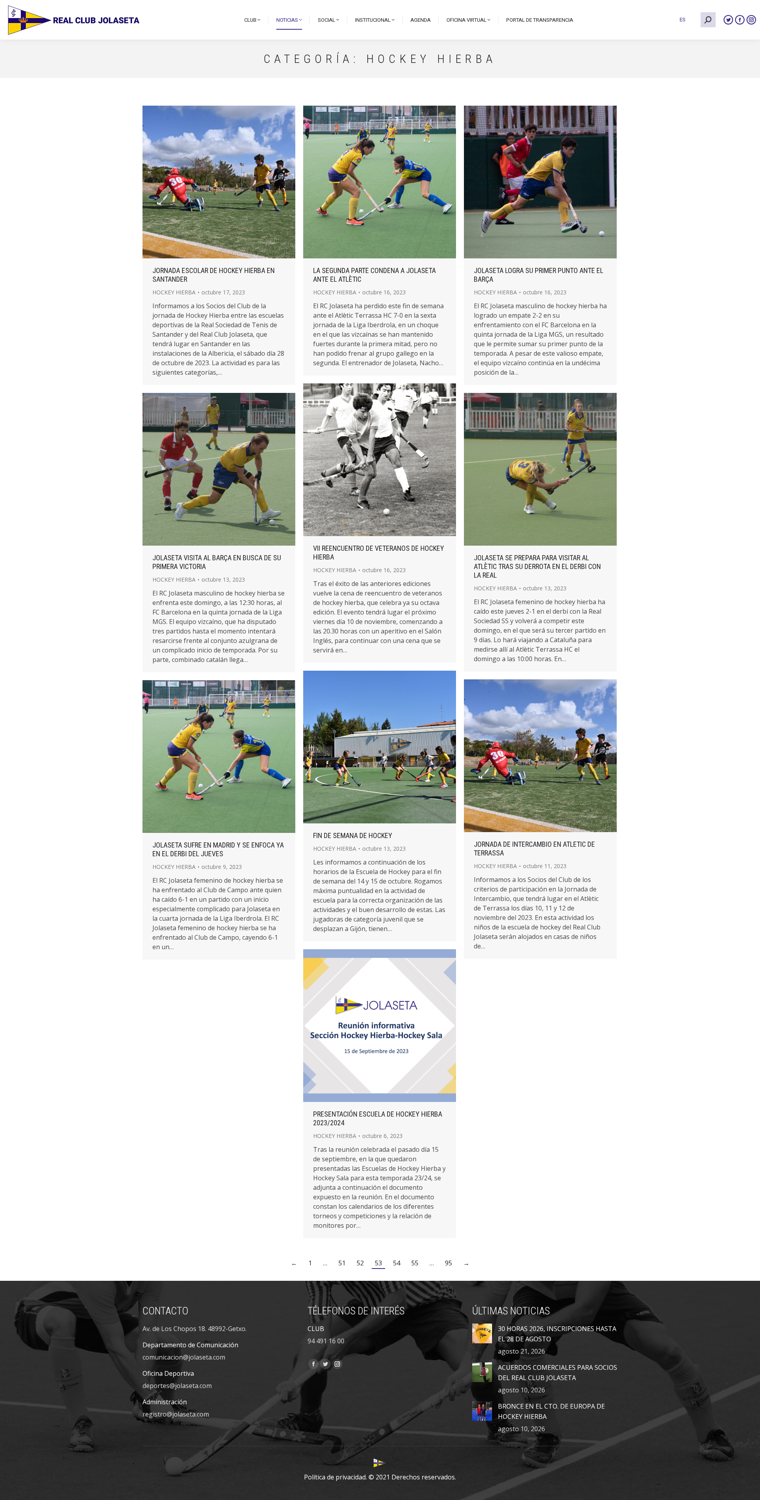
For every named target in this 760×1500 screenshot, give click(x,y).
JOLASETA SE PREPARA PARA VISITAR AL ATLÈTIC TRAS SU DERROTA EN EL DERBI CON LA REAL (537, 566)
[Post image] (482, 1333)
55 (414, 1263)
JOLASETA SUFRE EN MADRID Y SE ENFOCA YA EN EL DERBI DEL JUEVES (218, 849)
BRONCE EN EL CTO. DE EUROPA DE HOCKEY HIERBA (551, 1411)
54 (396, 1263)
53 (378, 1263)
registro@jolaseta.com (175, 1414)
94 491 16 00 (326, 1341)
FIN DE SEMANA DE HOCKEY (352, 835)
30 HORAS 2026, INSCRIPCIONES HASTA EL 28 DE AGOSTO (557, 1333)
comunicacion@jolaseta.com (183, 1357)
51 (342, 1263)
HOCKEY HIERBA (174, 292)
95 (448, 1263)
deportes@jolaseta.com (177, 1385)
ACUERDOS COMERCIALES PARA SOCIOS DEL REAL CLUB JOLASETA (557, 1372)
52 (360, 1263)
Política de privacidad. (335, 1477)
